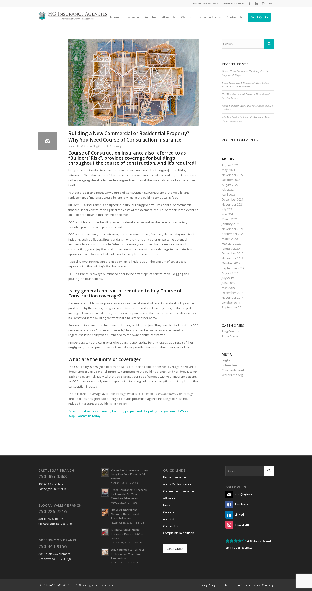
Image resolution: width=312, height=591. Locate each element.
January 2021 (231, 224)
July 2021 (228, 209)
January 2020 (231, 248)
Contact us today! (88, 416)
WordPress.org (232, 375)
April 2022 (228, 195)
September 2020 (233, 234)
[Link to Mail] (270, 3)
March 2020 (230, 239)
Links (166, 505)
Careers (168, 512)
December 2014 (232, 293)
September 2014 (233, 307)
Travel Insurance (233, 3)
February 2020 (231, 243)
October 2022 (231, 180)
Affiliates (169, 498)
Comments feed (233, 370)
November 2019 (232, 258)
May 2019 (228, 288)
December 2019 (232, 253)
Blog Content (100, 146)
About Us (169, 519)
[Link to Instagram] (263, 3)
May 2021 (228, 214)
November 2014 (232, 297)
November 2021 (232, 204)
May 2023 (228, 170)
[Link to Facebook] (249, 3)
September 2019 (233, 268)
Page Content (231, 336)
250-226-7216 (52, 511)
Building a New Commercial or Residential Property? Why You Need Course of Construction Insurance (128, 136)
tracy (118, 146)
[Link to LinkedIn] (256, 3)
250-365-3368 (210, 3)
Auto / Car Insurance (177, 484)
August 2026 (230, 165)
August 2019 (230, 273)
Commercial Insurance (178, 491)
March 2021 (230, 219)
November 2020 (232, 229)
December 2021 (232, 199)
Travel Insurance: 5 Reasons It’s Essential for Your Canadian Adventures (245, 84)
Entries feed (230, 365)
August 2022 (230, 185)
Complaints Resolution (178, 533)
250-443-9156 (52, 546)
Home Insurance (174, 477)
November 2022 (232, 175)
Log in (226, 360)
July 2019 (228, 278)
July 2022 (228, 189)
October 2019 (231, 263)
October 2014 (231, 302)
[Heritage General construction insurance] (47, 141)
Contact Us (170, 526)
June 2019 (228, 283)
